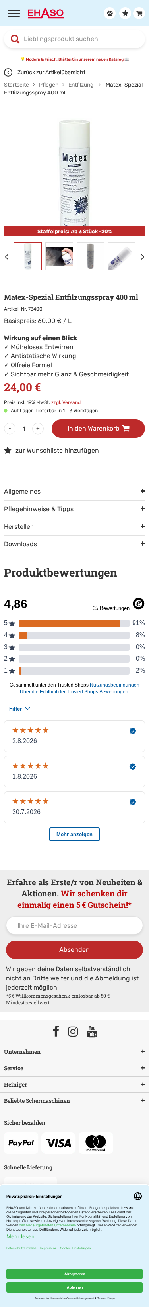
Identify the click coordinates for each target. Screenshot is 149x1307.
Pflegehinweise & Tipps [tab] (39, 509)
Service (13, 1068)
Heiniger (15, 1084)
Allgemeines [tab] (22, 491)
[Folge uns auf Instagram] (76, 1032)
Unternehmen (22, 1051)
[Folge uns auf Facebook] (59, 1032)
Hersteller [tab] (18, 526)
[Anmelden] (109, 13)
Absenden (74, 949)
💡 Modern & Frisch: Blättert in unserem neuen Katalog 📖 (74, 59)
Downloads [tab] (20, 544)
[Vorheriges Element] (8, 256)
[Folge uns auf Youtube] (95, 1032)
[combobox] (74, 39)
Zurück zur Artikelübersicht (50, 72)
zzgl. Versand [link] (66, 402)
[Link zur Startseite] (46, 12)
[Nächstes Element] (145, 256)
